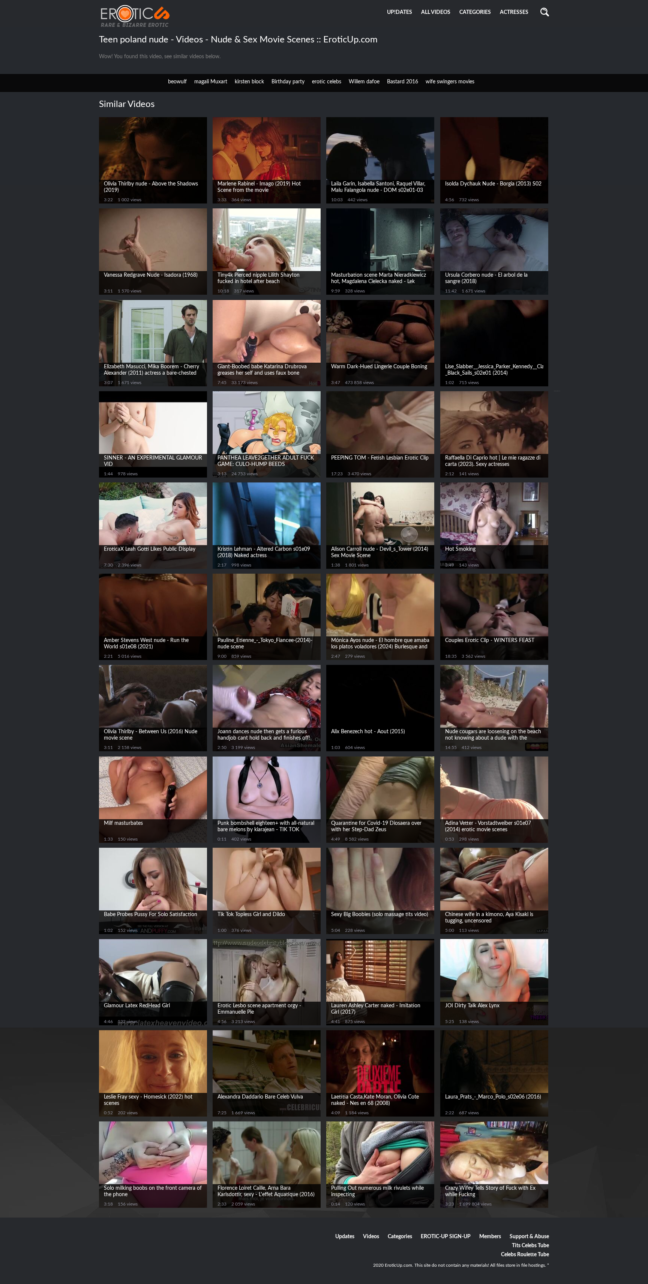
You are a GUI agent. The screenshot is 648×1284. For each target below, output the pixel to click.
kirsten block (249, 81)
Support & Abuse (529, 1236)
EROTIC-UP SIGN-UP (446, 1236)
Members (490, 1236)
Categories (400, 1236)
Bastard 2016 (402, 81)
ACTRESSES (514, 12)
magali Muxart (210, 81)
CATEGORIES (475, 12)
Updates (344, 1236)
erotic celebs (326, 81)
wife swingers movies (450, 81)
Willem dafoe (364, 81)
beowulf (177, 81)
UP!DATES (399, 12)
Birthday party (288, 81)
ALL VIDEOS (435, 12)
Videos (371, 1236)
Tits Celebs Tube (530, 1245)
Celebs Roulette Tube (525, 1254)
